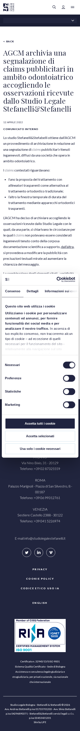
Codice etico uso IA (40, 588)
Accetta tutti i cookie (40, 423)
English (40, 602)
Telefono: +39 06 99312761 (40, 498)
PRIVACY (40, 569)
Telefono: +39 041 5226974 (40, 521)
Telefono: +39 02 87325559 (40, 469)
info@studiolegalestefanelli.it (44, 538)
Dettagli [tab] (32, 291)
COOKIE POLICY (40, 578)
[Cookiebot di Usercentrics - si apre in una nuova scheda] (57, 279)
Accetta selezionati (40, 436)
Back (10, 41)
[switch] (69, 378)
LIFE (43, 722)
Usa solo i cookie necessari (40, 448)
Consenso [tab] (12, 291)
